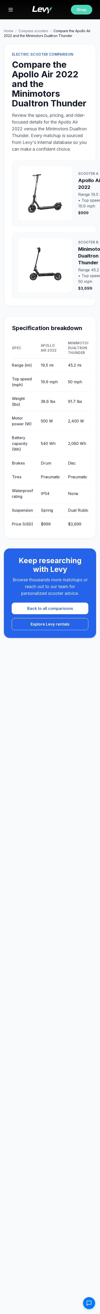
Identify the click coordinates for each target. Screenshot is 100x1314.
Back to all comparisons (50, 608)
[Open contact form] (89, 1303)
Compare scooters (33, 31)
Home (8, 31)
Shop (81, 9)
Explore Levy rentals (50, 624)
